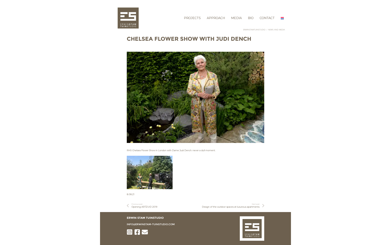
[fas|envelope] (145, 232)
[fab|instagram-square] (129, 232)
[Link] (128, 18)
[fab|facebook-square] (137, 232)
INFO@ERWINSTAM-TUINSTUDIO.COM (151, 224)
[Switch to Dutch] (283, 18)
